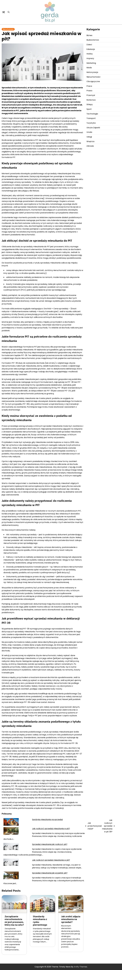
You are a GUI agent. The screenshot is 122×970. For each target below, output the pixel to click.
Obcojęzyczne (93, 81)
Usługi (89, 136)
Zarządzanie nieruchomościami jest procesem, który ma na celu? (14, 920)
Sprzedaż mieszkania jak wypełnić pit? (49, 873)
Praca (89, 86)
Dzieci (89, 44)
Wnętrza (90, 141)
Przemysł (90, 95)
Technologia (92, 113)
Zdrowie (90, 146)
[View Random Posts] (3, 12)
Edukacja (90, 49)
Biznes (89, 35)
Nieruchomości (8, 29)
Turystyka (91, 123)
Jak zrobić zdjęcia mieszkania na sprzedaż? (70, 919)
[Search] (8, 12)
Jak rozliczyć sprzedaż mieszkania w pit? (51, 828)
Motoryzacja (92, 72)
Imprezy (90, 58)
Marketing (91, 63)
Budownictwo (92, 40)
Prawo (89, 90)
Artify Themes (80, 966)
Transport (91, 118)
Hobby (89, 53)
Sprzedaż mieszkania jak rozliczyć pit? (49, 844)
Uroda (89, 132)
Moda (89, 67)
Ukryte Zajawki (93, 127)
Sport (89, 109)
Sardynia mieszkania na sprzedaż (47, 819)
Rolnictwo (91, 100)
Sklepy (89, 104)
